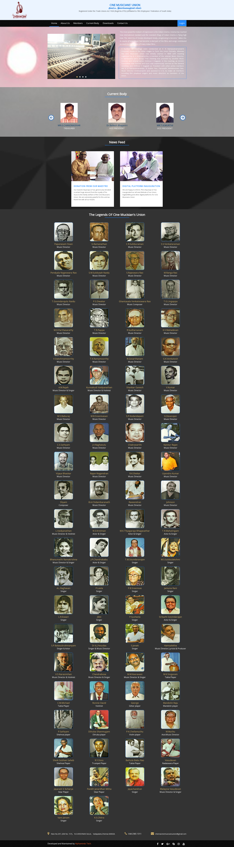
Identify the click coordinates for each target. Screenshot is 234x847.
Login (182, 23)
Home (54, 23)
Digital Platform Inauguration (141, 186)
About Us (65, 23)
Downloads (108, 23)
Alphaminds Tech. (83, 843)
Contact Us (122, 23)
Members (78, 23)
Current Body (92, 23)
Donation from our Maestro (91, 186)
